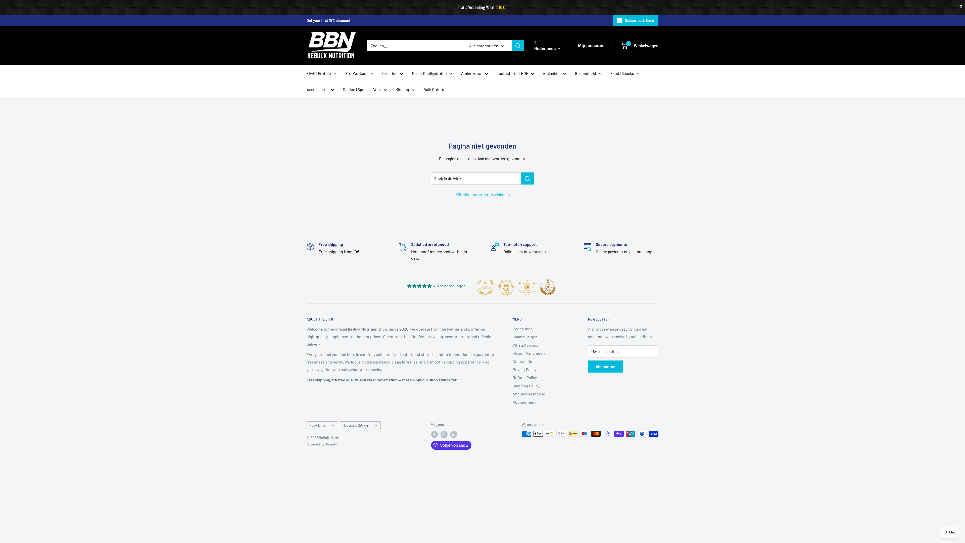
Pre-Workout (356, 73)
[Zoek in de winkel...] (527, 178)
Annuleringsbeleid (529, 393)
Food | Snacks (622, 73)
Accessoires (317, 89)
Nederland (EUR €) (356, 425)
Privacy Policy (524, 369)
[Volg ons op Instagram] (444, 434)
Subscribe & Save (639, 20)
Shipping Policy (526, 385)
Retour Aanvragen (529, 353)
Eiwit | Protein (319, 73)
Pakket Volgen (525, 336)
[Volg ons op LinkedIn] (453, 434)
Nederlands (317, 425)
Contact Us (522, 361)
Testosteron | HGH (512, 73)
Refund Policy (525, 377)
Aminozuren (471, 73)
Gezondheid (585, 73)
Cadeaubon (523, 328)
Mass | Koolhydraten (429, 73)
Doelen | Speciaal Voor (362, 89)
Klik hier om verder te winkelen (482, 194)
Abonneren (605, 366)
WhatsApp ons (525, 345)
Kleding (402, 89)
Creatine (390, 73)
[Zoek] (518, 45)
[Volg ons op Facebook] (434, 434)
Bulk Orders (433, 89)
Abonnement (524, 402)
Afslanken (552, 73)
